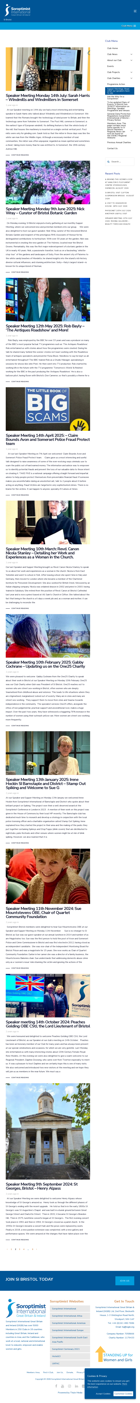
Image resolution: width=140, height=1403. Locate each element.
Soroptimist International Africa (67, 1315)
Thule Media (76, 1392)
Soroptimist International (64, 1308)
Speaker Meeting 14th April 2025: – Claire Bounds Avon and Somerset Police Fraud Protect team (48, 442)
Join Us (60, 1372)
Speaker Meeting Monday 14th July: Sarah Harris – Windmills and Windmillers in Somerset (48, 102)
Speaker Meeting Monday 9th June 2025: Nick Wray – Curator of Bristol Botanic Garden (48, 217)
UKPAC (55, 1363)
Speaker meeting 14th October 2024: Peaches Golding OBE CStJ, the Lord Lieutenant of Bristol (48, 1026)
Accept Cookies (103, 1393)
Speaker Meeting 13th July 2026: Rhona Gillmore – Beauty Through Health (118, 221)
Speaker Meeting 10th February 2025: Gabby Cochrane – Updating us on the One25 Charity (48, 670)
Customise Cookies (123, 1393)
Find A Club (48, 1372)
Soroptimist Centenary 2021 (66, 1349)
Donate (70, 1372)
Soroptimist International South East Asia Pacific (70, 1339)
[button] (128, 26)
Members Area (33, 1372)
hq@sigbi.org (128, 1326)
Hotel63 (56, 1356)
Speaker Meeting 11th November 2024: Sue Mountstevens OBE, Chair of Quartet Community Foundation (48, 909)
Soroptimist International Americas (69, 1323)
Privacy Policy (82, 1372)
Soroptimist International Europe (68, 1330)
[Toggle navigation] (114, 11)
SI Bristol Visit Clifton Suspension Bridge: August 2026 (119, 196)
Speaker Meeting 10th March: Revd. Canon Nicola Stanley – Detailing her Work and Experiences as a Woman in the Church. (48, 555)
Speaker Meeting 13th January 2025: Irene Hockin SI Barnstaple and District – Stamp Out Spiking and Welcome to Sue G (48, 788)
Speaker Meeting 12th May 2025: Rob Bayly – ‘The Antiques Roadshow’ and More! (48, 330)
